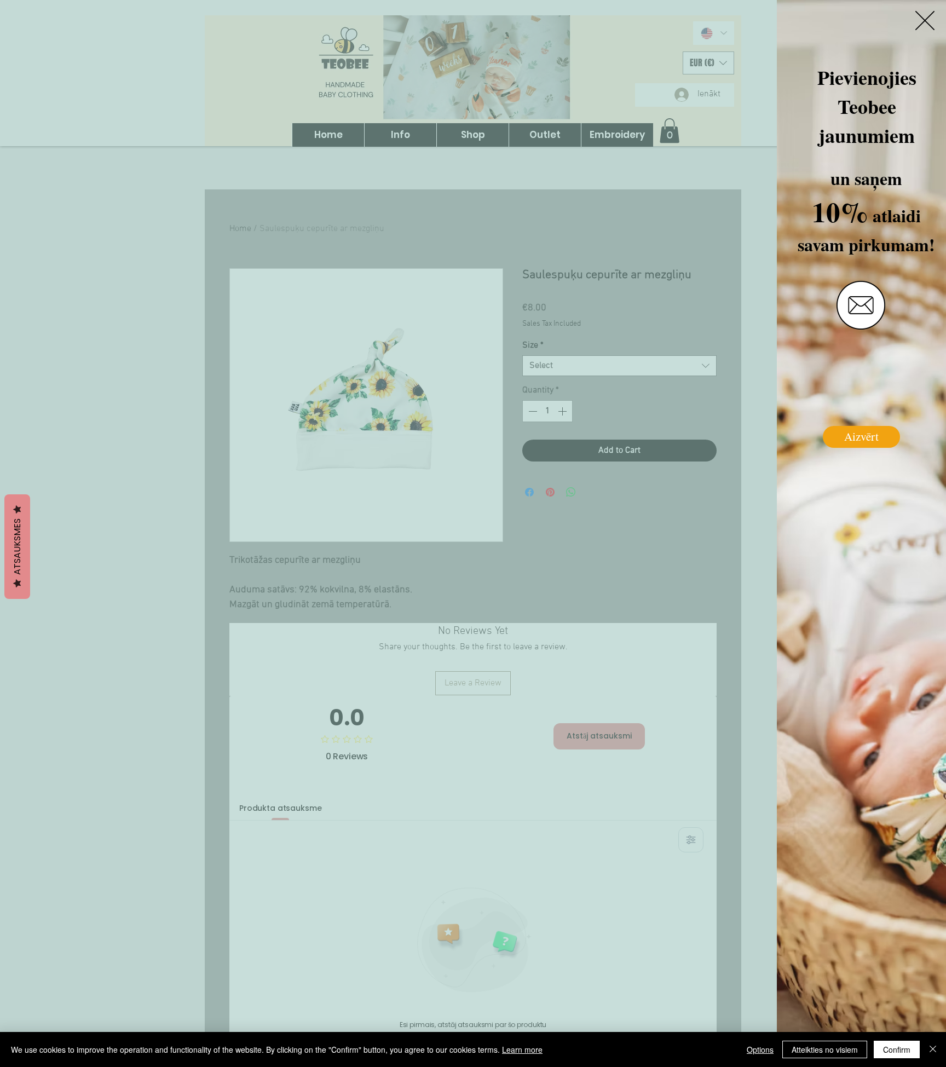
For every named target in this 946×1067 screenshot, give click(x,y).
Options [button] (760, 1049)
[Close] (932, 1049)
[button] (925, 20)
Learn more (522, 1049)
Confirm (896, 1049)
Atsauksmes (17, 546)
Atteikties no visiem (825, 1049)
